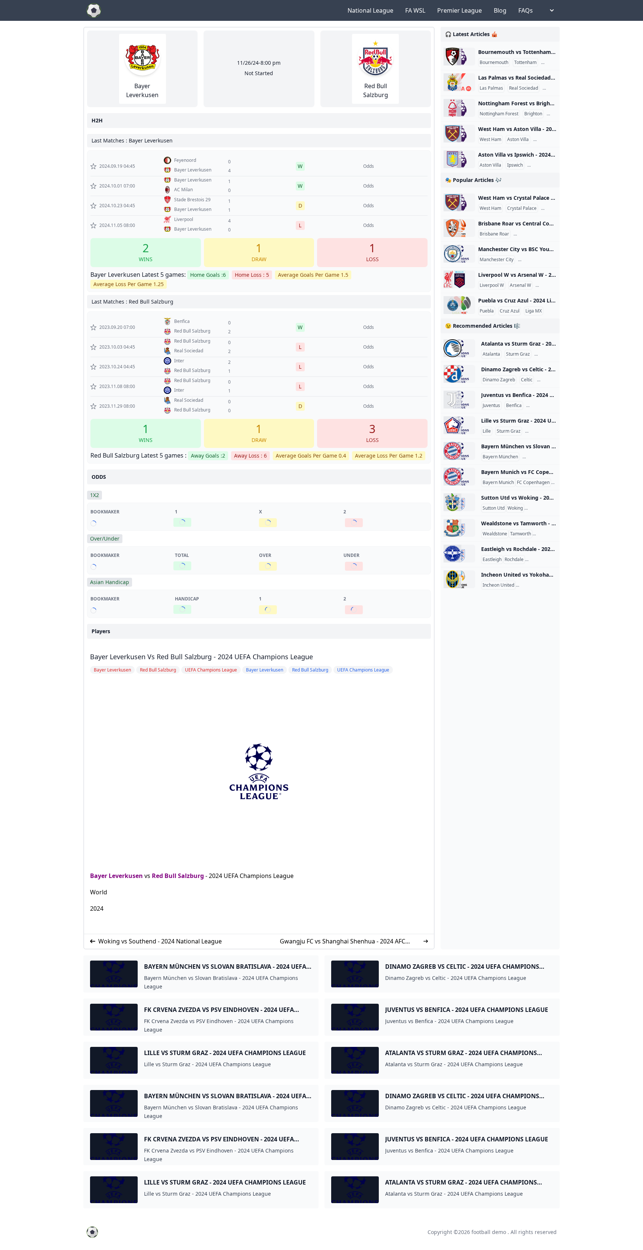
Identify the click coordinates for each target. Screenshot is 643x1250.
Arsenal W (520, 285)
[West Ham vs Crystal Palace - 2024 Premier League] (459, 202)
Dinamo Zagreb (499, 380)
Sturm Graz (518, 354)
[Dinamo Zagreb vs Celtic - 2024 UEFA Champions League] (459, 374)
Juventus (491, 405)
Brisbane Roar (494, 234)
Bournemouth (494, 62)
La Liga (551, 88)
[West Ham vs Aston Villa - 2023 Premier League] (459, 133)
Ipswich (515, 165)
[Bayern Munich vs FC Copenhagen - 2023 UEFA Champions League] (459, 476)
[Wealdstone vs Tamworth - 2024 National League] (459, 528)
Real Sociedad (523, 88)
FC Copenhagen (533, 482)
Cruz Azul (509, 311)
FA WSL (415, 10)
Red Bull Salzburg (178, 876)
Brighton (533, 114)
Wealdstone (495, 534)
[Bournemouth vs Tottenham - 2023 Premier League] (459, 56)
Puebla (487, 311)
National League (370, 10)
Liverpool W (492, 285)
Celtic (526, 380)
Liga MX (533, 311)
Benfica (514, 405)
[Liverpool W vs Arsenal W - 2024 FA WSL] (459, 279)
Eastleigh (492, 559)
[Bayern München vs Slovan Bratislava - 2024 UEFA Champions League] (459, 451)
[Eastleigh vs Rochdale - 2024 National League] (459, 553)
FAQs (525, 10)
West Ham (490, 139)
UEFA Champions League (554, 405)
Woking (515, 508)
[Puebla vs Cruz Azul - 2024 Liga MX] (459, 305)
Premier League (459, 10)
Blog (500, 10)
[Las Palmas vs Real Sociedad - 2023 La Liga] (459, 82)
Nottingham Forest (499, 114)
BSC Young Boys (536, 260)
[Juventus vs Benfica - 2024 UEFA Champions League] (459, 399)
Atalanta (491, 354)
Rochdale (514, 559)
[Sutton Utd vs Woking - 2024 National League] (459, 502)
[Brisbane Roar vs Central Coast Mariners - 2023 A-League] (459, 228)
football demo (489, 1231)
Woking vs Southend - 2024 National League (160, 941)
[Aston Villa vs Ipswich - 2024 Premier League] (459, 159)
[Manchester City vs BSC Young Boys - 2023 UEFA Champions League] (459, 254)
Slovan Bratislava (542, 457)
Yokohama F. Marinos (539, 585)
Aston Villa (518, 139)
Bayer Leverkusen (116, 876)
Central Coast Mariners (539, 234)
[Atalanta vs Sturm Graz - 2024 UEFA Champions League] (459, 348)
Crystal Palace (522, 208)
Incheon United (498, 585)
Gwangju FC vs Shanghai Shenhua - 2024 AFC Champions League (342, 941)
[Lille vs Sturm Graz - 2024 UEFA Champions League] (459, 425)
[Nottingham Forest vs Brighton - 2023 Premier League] (459, 108)
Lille (487, 431)
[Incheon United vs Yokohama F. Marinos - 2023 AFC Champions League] (459, 579)
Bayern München (500, 457)
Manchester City (497, 260)
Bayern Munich (498, 482)
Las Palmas (491, 88)
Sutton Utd (494, 508)
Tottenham (525, 62)
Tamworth (520, 534)
